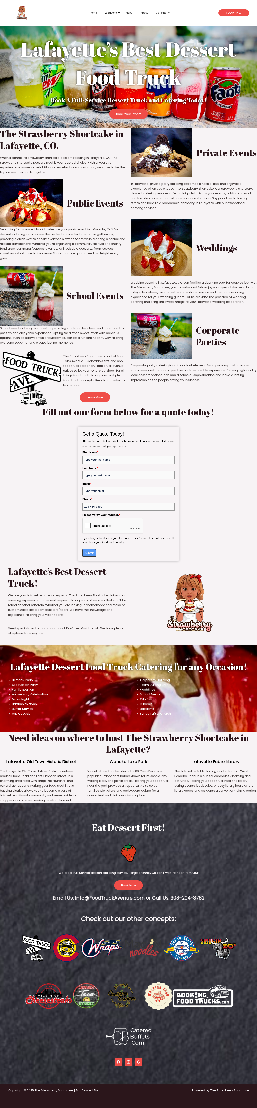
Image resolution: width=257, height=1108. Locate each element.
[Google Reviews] (138, 1062)
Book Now (128, 885)
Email (86, 483)
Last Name (90, 468)
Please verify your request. (101, 514)
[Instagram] (128, 1062)
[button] (233, 12)
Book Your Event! (128, 114)
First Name (90, 452)
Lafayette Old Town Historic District (41, 761)
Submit (89, 553)
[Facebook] (118, 1062)
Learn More (95, 397)
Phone (87, 499)
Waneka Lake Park (128, 761)
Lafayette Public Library (215, 761)
